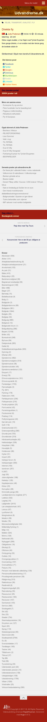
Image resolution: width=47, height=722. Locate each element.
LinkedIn (8, 81)
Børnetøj (5, 293)
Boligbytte (6, 302)
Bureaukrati (6, 337)
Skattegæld (6, 608)
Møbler (5, 532)
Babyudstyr (6, 276)
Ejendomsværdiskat (10, 369)
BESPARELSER (9, 156)
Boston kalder (8, 179)
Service (5, 605)
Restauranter (7, 597)
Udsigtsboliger (7, 675)
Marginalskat (7, 515)
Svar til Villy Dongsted (11, 150)
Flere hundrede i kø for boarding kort (17, 108)
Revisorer (6, 599)
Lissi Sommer (8, 136)
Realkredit (6, 585)
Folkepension (7, 401)
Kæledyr (5, 480)
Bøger (4, 290)
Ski (3, 611)
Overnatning (7, 562)
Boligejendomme (8, 305)
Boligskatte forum (9, 325)
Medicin (5, 518)
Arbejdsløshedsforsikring (12, 261)
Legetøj (5, 500)
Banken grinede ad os (11, 176)
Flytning (5, 392)
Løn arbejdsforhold (9, 506)
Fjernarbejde (7, 387)
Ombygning (6, 553)
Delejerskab (7, 343)
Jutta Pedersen (14, 33)
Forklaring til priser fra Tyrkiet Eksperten (18, 153)
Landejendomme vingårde (12, 494)
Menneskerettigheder (10, 524)
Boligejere (6, 308)
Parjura (5, 567)
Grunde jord (7, 433)
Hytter (4, 454)
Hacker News (11, 84)
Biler (4, 287)
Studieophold (7, 637)
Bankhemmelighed (9, 279)
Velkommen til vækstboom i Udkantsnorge (19, 173)
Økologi (5, 547)
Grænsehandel (8, 427)
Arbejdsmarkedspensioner (12, 264)
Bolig (4, 299)
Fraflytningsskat (8, 419)
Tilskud (5, 655)
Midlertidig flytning (9, 527)
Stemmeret (6, 634)
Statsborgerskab (8, 632)
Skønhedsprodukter (10, 620)
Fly (3, 390)
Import (4, 457)
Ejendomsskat (8, 363)
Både (4, 273)
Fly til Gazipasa (9, 116)
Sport (4, 626)
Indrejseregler (7, 462)
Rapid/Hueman (29, 711)
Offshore (5, 550)
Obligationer (7, 544)
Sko (3, 614)
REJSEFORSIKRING (11, 133)
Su (3, 640)
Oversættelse (7, 564)
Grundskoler (7, 436)
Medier (5, 521)
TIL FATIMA (7, 142)
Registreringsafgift (9, 588)
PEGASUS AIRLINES (11, 113)
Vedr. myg (7, 139)
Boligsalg (5, 320)
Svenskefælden (8, 643)
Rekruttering (7, 591)
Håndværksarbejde (9, 439)
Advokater (6, 255)
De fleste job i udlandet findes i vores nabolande (21, 170)
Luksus (5, 509)
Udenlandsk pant (9, 667)
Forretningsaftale (8, 410)
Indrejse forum (8, 459)
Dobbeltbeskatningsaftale (12, 349)
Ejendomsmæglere (9, 360)
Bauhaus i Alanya (10, 130)
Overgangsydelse (9, 559)
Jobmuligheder (8, 477)
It (2, 471)
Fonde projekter (8, 404)
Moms (4, 535)
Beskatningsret (8, 285)
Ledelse (5, 497)
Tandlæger (6, 646)
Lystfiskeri (6, 512)
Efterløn (5, 355)
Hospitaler (6, 445)
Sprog (4, 629)
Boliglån (5, 314)
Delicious (9, 72)
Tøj (3, 658)
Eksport (5, 372)
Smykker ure (7, 623)
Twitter (8, 66)
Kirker (4, 486)
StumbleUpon (11, 75)
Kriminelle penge (8, 492)
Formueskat (7, 407)
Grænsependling (8, 430)
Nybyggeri (6, 541)
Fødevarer (6, 395)
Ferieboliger (6, 384)
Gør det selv (7, 422)
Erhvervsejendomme (10, 378)
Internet (5, 465)
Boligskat (6, 322)
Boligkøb (5, 311)
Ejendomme (7, 357)
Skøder (5, 617)
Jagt (4, 474)
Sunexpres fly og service (13, 105)
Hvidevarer (6, 451)
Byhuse (5, 340)
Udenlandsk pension (10, 669)
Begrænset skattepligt (10, 282)
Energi (4, 375)
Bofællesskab (7, 296)
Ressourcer (7, 594)
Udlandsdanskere (9, 672)
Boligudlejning (7, 328)
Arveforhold (6, 267)
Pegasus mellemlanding (12, 111)
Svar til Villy (7, 148)
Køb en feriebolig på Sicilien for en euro (18, 187)
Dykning (5, 352)
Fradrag (5, 416)
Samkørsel (6, 602)
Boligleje (5, 317)
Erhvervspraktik (8, 381)
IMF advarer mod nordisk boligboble (17, 202)
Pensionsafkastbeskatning (12, 573)
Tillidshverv (6, 652)
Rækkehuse (7, 582)
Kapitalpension (8, 483)
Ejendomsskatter (9, 366)
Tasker (5, 649)
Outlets (5, 556)
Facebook (9, 64)
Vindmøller (6, 684)
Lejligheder (6, 503)
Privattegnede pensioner (11, 576)
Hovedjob (6, 448)
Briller (4, 334)
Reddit (8, 78)
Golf (4, 425)
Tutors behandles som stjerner (15, 199)
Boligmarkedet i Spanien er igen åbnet (18, 196)
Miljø (4, 529)
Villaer (4, 681)
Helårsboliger (7, 442)
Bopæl (4, 331)
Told (4, 661)
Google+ (8, 69)
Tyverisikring (7, 664)
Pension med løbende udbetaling (15, 570)
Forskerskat (7, 413)
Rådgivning (6, 579)
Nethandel (6, 538)
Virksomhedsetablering (11, 687)
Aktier (4, 258)
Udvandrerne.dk (29, 13)
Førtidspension (8, 398)
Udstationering (8, 678)
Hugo (22, 714)
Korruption (6, 489)
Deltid (4, 346)
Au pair (5, 270)
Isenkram (6, 468)
